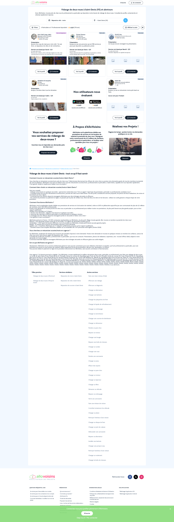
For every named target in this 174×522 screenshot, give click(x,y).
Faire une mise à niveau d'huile (97, 276)
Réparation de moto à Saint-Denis (71, 276)
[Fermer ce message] (170, 509)
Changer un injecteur (94, 380)
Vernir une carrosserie (95, 399)
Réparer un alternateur (95, 436)
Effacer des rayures (94, 366)
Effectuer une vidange (95, 281)
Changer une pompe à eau (96, 446)
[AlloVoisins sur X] (136, 477)
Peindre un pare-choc (95, 328)
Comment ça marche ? (66, 494)
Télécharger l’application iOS (127, 491)
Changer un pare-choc (95, 370)
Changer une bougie (94, 337)
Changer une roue (93, 351)
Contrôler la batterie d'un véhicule (98, 408)
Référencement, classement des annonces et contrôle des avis (101, 498)
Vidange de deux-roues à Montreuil (44, 276)
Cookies (92, 504)
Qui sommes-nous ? (65, 491)
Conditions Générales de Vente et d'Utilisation (102, 491)
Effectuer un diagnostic (95, 285)
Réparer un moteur (94, 333)
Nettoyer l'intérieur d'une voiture (98, 418)
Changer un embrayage (95, 309)
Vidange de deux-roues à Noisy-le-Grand (43, 281)
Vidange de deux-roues (66, 168)
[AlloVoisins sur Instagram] (141, 477)
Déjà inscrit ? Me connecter (87, 518)
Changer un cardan (94, 347)
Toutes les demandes (65, 498)
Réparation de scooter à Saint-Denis (72, 285)
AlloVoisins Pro (64, 496)
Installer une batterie (94, 441)
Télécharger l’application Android (128, 494)
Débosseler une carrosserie (96, 432)
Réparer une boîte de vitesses (97, 342)
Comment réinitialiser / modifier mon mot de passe (42, 499)
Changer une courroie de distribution (99, 318)
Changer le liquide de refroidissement (99, 304)
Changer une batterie (95, 295)
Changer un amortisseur (95, 314)
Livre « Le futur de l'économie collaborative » (71, 503)
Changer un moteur (94, 375)
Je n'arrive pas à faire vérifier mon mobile (40, 491)
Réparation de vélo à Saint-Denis (71, 281)
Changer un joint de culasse (96, 427)
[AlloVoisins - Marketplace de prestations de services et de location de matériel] (39, 4)
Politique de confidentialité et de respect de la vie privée (102, 494)
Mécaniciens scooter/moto (52, 168)
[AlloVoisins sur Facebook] (130, 477)
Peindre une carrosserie (95, 356)
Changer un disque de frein (96, 422)
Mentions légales (94, 502)
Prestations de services (38, 168)
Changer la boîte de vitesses (97, 460)
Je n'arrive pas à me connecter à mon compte (42, 494)
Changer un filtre (93, 385)
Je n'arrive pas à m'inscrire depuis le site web (41, 496)
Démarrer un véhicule (95, 389)
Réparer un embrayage (95, 394)
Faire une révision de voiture (97, 403)
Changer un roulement (95, 455)
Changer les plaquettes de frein (98, 300)
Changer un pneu (93, 361)
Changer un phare (93, 413)
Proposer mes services (66, 501)
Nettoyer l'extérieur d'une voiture (98, 451)
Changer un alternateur (95, 290)
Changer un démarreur (95, 323)
